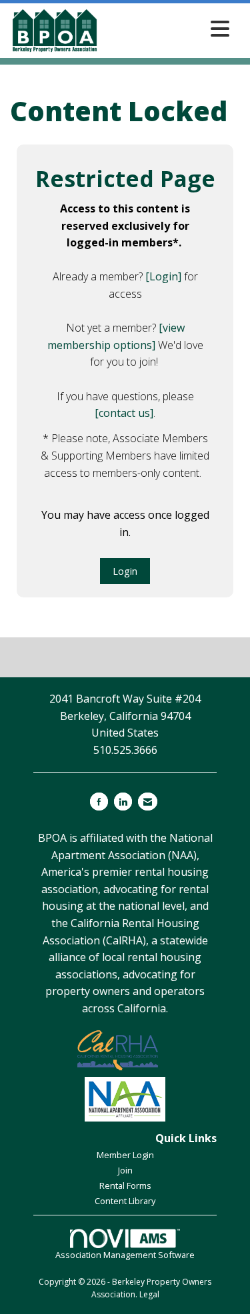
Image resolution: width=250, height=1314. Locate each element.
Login (125, 571)
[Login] (163, 276)
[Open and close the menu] (168, 28)
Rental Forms (125, 1185)
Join (125, 1170)
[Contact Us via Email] (147, 802)
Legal (149, 1294)
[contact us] (124, 413)
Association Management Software (125, 1255)
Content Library (125, 1201)
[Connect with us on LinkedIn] (123, 802)
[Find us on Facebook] (99, 802)
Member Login (125, 1155)
